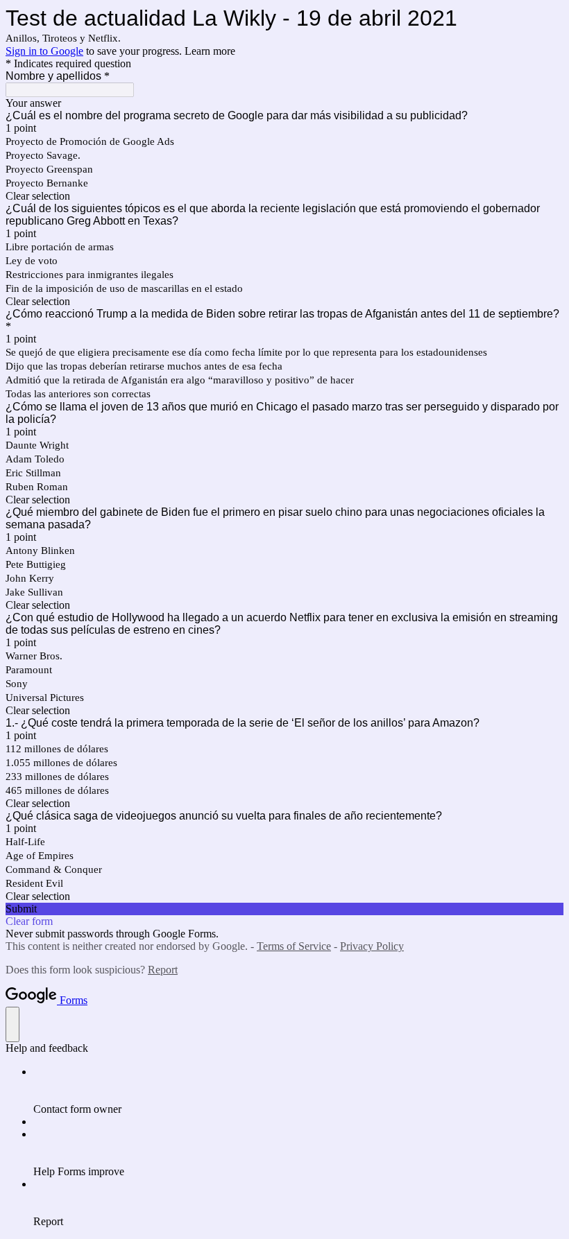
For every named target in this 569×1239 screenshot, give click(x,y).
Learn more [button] (210, 51)
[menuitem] (298, 1091)
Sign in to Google (44, 51)
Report (163, 970)
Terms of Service (294, 946)
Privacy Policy (372, 946)
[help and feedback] (12, 1024)
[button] (284, 196)
